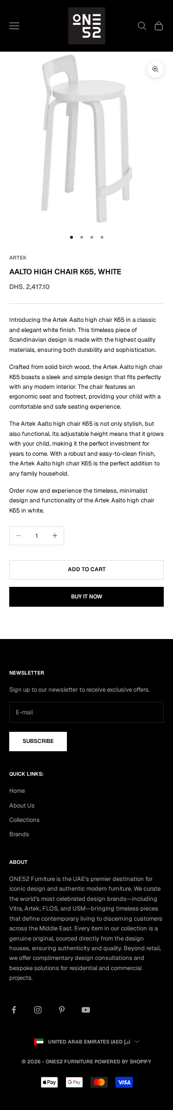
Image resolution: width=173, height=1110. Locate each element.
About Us (22, 805)
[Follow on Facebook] (13, 1009)
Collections (24, 820)
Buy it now (86, 596)
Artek (18, 257)
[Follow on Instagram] (37, 1009)
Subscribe (38, 741)
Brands (19, 834)
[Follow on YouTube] (85, 1009)
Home (17, 791)
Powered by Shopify (123, 1061)
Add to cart (87, 569)
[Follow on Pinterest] (61, 1009)
